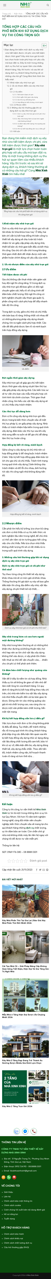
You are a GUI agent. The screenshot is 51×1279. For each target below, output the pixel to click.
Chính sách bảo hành (14, 1234)
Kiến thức (18, 14)
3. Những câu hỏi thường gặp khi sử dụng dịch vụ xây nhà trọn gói (25, 109)
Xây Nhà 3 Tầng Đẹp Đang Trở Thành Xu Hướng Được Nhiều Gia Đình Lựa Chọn (22, 1062)
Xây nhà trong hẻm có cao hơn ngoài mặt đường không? (31, 120)
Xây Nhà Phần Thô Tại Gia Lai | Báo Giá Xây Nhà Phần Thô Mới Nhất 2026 (23, 922)
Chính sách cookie (12, 1205)
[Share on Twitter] (40, 870)
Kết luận (16, 131)
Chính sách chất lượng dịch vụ (18, 1243)
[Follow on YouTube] (14, 1177)
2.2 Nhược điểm (20, 105)
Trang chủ (6, 14)
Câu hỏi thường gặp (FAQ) (16, 1247)
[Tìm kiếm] (47, 5)
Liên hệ (7, 1197)
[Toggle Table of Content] (43, 45)
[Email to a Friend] (43, 870)
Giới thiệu (8, 1192)
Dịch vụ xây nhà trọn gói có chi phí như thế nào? (31, 115)
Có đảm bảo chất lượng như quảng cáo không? (31, 125)
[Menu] (4, 5)
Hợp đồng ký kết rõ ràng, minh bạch (30, 102)
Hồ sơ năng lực (11, 1214)
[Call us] (9, 1177)
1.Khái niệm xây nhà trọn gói (22, 83)
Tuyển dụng (9, 1219)
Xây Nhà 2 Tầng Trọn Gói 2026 (17, 1106)
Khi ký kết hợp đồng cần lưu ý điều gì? (31, 129)
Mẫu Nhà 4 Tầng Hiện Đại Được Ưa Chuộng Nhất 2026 (23, 1016)
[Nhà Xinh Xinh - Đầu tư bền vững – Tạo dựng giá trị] (25, 5)
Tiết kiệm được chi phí (25, 94)
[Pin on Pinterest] (47, 870)
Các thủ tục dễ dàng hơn (26, 100)
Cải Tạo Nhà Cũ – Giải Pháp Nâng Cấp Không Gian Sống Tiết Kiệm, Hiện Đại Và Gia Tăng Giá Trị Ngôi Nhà (25, 968)
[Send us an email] (3, 1177)
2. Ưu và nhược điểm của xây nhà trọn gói (27, 87)
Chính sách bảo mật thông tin (18, 1201)
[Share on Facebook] (37, 870)
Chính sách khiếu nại (13, 1239)
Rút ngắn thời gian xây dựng (27, 97)
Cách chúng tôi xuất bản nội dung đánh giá (24, 1210)
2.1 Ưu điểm (17, 92)
